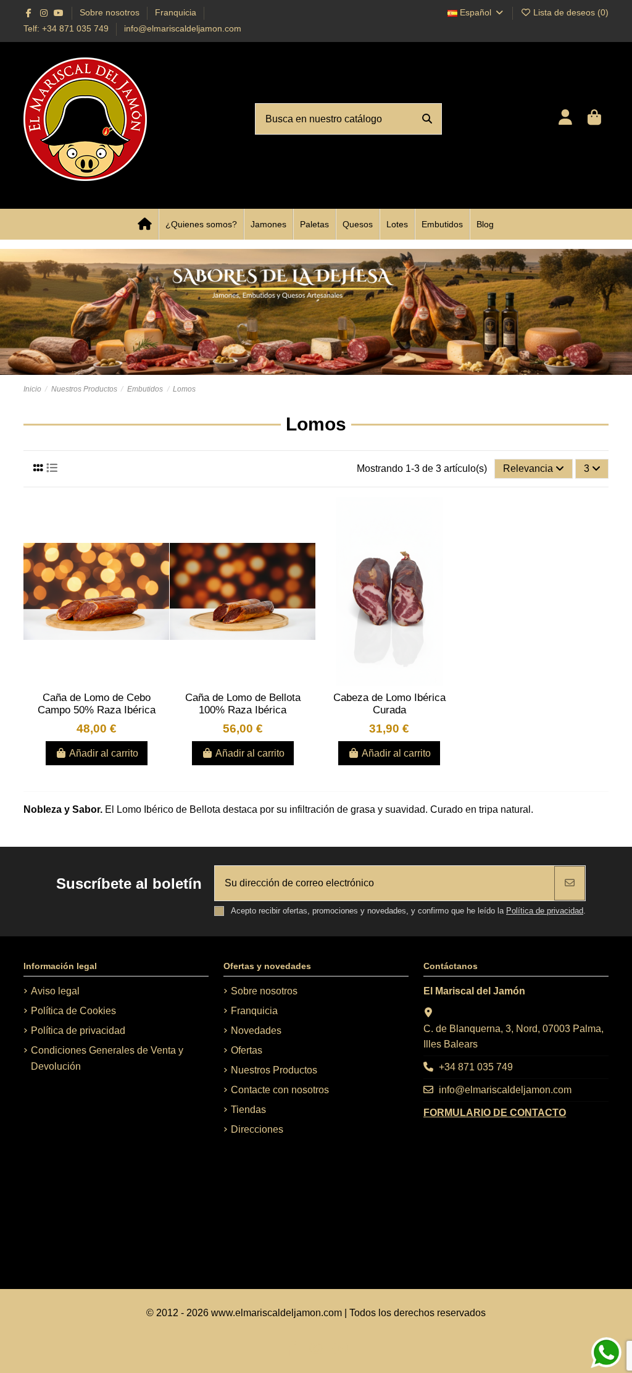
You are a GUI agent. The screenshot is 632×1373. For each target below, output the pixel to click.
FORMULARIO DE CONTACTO (494, 1112)
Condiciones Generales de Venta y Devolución (107, 1058)
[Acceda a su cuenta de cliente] (565, 119)
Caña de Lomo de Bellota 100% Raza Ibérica (243, 704)
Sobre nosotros (111, 12)
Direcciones (257, 1129)
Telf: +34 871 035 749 (67, 28)
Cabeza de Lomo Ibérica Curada (389, 704)
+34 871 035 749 (476, 1067)
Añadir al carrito (103, 753)
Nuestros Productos (274, 1070)
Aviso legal (55, 991)
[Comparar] (159, 540)
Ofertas (246, 1050)
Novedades (256, 1030)
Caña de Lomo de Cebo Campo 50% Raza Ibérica (97, 704)
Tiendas (248, 1109)
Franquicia (175, 12)
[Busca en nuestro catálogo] (427, 119)
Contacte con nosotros (280, 1090)
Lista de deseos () (570, 12)
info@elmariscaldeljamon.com (182, 28)
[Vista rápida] (159, 563)
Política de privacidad (544, 910)
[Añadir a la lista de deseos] (159, 517)
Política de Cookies (73, 1011)
